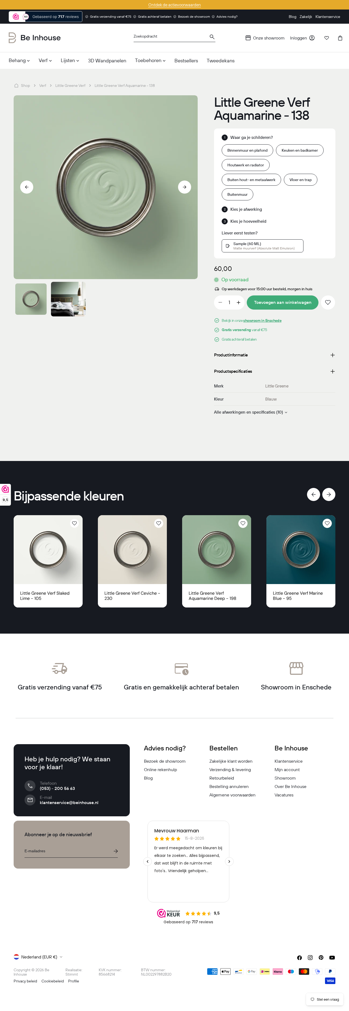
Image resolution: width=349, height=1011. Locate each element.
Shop (25, 85)
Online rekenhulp (160, 769)
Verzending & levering (230, 769)
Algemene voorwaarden (232, 795)
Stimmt (71, 974)
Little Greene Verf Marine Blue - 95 (298, 595)
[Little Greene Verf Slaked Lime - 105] (48, 549)
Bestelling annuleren (229, 786)
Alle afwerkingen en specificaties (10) (248, 412)
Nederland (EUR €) (39, 957)
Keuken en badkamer (300, 150)
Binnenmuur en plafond (247, 150)
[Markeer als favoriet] (328, 302)
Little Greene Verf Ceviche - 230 (132, 595)
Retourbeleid (221, 778)
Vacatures (284, 795)
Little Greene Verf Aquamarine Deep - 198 (212, 595)
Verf (42, 85)
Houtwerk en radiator (245, 165)
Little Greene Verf (70, 85)
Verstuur (115, 851)
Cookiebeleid (52, 981)
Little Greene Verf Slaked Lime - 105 (45, 595)
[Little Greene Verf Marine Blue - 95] (300, 549)
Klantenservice (289, 761)
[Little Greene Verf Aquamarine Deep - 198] (216, 549)
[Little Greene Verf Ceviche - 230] (132, 549)
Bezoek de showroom (165, 761)
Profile (73, 981)
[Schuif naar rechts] (184, 187)
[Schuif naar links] (26, 187)
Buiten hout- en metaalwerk (251, 179)
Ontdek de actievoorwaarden (174, 4)
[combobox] (174, 38)
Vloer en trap (301, 179)
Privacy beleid (25, 981)
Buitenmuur (237, 194)
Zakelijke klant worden (230, 761)
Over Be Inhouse (290, 786)
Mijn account (287, 769)
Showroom (285, 778)
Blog (148, 778)
